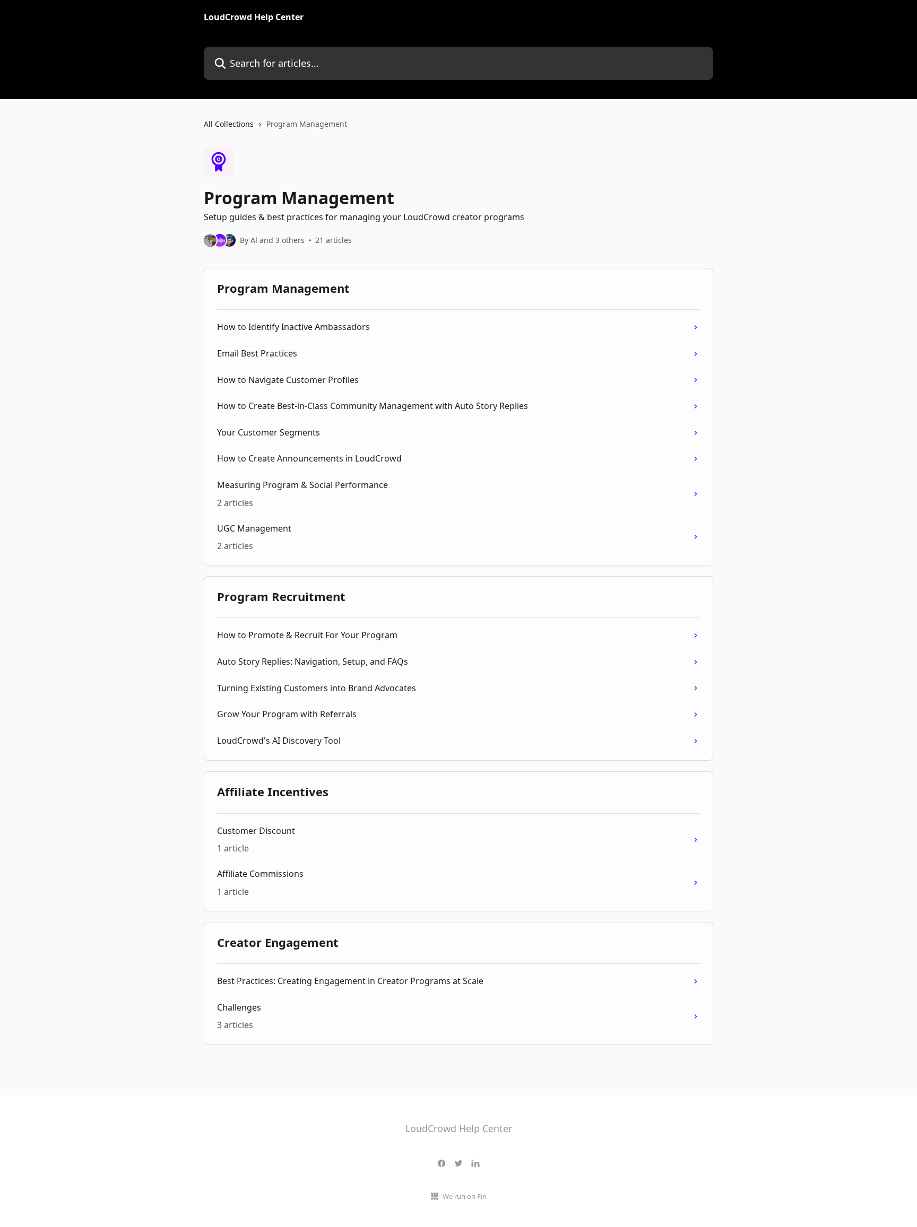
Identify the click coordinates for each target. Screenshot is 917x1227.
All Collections (229, 124)
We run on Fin (465, 1196)
